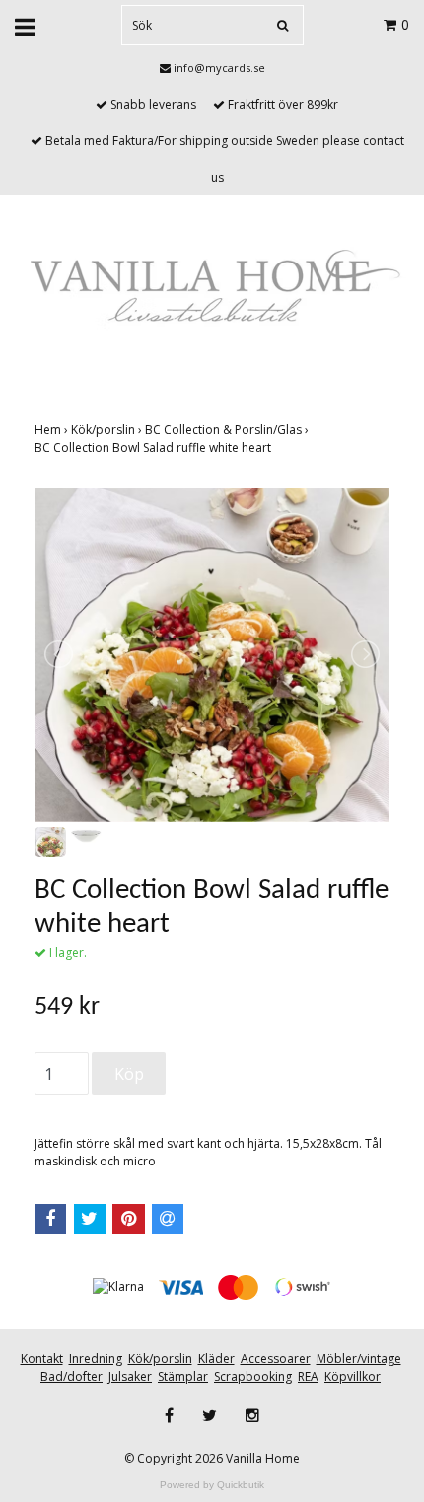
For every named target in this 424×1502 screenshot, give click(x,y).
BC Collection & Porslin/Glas (228, 429)
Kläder (216, 1358)
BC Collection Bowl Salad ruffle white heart (154, 447)
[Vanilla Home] (212, 288)
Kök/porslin (108, 429)
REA (308, 1376)
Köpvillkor (352, 1376)
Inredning (95, 1358)
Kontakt (42, 1358)
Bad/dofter (71, 1376)
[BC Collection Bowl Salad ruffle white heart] (212, 655)
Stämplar (183, 1376)
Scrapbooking (253, 1376)
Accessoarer (276, 1358)
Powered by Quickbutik (212, 1484)
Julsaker (130, 1376)
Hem (53, 429)
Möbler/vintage (359, 1358)
